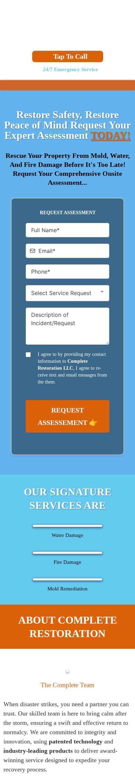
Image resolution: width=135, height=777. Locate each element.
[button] (129, 86)
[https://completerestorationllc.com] (67, 23)
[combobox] (67, 294)
